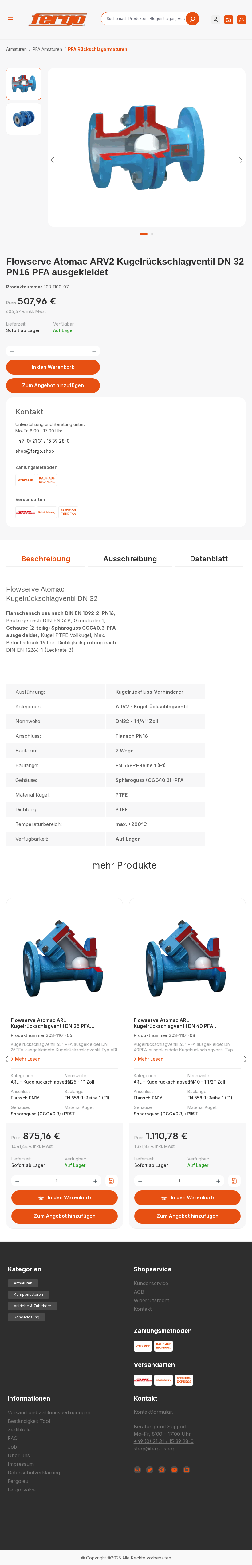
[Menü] (10, 19)
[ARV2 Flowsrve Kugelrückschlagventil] (146, 147)
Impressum (21, 1464)
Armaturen (23, 1283)
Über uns (19, 1455)
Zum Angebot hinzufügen (53, 385)
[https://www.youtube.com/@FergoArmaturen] (174, 1469)
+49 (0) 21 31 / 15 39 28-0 (42, 440)
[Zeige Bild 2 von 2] (152, 234)
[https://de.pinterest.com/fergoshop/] (162, 1469)
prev (6, 1060)
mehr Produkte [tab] (124, 865)
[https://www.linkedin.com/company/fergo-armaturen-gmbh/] (186, 1469)
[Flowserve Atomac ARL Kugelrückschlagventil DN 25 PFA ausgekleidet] (64, 959)
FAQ (13, 1438)
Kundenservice (151, 1283)
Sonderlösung (26, 1317)
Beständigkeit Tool (29, 1421)
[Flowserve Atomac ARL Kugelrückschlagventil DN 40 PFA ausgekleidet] (187, 959)
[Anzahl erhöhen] (94, 351)
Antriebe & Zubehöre (32, 1305)
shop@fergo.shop (34, 451)
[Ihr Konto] (215, 19)
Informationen (29, 1398)
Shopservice (152, 1269)
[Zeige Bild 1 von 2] (144, 234)
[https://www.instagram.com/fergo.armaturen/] (137, 1469)
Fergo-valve (22, 1490)
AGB (139, 1292)
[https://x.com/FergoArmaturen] (149, 1469)
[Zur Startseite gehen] (58, 19)
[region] (126, 160)
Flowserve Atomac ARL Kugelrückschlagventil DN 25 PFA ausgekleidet (50, 1023)
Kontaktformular (153, 1412)
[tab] (45, 559)
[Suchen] (192, 18)
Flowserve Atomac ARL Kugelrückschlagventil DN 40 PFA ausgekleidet (173, 1023)
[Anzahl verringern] (12, 351)
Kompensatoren (28, 1294)
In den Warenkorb (53, 367)
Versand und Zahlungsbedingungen (49, 1412)
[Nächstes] (241, 160)
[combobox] (150, 18)
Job (12, 1447)
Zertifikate (19, 1430)
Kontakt (143, 1309)
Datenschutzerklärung (34, 1472)
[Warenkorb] (241, 19)
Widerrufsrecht (151, 1300)
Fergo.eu (18, 1481)
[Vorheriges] (52, 160)
